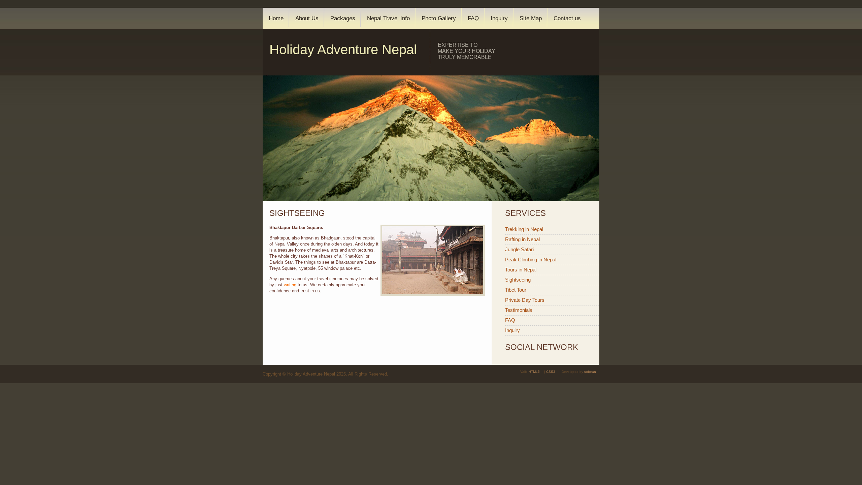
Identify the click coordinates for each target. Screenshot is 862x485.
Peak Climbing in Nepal (530, 259)
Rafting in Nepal (522, 239)
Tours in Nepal (520, 269)
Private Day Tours (524, 300)
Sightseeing (518, 280)
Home (276, 18)
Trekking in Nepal (524, 229)
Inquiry (499, 18)
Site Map (531, 18)
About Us (307, 18)
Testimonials (518, 310)
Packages (342, 18)
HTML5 (534, 372)
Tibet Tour (515, 290)
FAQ (473, 18)
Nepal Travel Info (388, 18)
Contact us (567, 18)
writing (290, 284)
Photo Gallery (439, 18)
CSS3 (550, 372)
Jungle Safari (519, 249)
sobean (590, 372)
